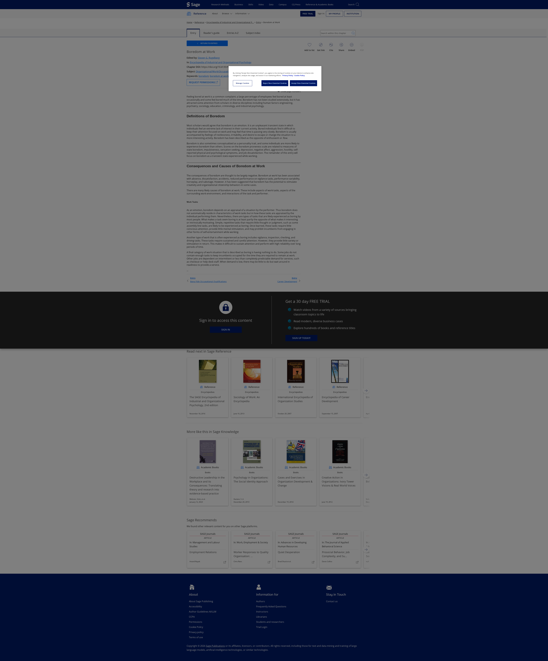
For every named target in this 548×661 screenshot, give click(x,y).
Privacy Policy (288, 75)
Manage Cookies (242, 83)
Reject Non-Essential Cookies (275, 83)
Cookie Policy (299, 75)
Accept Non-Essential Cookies (303, 83)
